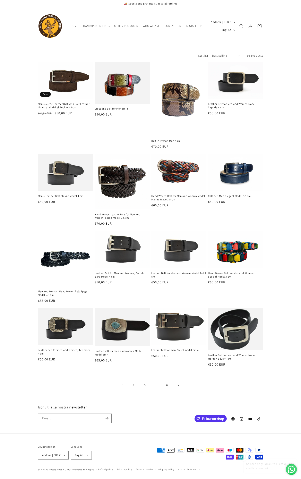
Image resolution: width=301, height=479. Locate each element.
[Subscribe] (106, 418)
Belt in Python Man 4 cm (166, 141)
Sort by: (203, 55)
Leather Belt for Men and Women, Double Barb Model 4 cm (119, 275)
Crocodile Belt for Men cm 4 (111, 108)
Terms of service (144, 469)
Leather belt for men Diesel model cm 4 (175, 350)
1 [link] (123, 385)
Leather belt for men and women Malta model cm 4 (118, 353)
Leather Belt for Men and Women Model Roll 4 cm (178, 275)
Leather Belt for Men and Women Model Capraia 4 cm (232, 105)
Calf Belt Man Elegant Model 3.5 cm (229, 196)
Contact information (189, 469)
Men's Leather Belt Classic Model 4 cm (60, 196)
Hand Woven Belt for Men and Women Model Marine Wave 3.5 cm (178, 197)
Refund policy (105, 469)
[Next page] (178, 385)
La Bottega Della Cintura (59, 469)
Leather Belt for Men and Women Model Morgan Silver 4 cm (232, 357)
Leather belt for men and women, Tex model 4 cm (64, 352)
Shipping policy (165, 469)
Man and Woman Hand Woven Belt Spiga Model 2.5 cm (62, 293)
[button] (96, 26)
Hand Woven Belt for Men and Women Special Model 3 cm (231, 275)
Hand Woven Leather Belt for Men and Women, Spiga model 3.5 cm (117, 216)
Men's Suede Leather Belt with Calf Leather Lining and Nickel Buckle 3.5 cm (63, 105)
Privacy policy (124, 469)
